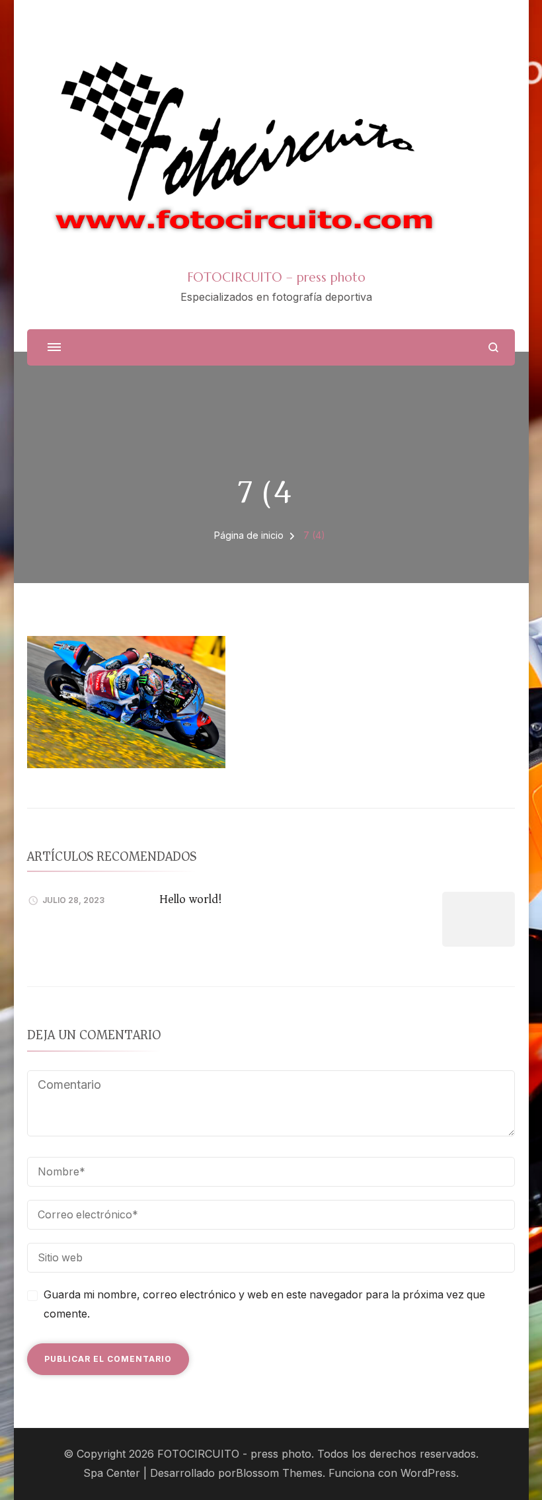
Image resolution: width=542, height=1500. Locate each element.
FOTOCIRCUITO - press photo (234, 1454)
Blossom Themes (279, 1473)
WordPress (428, 1473)
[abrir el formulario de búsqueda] (493, 347)
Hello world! (190, 899)
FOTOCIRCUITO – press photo (276, 277)
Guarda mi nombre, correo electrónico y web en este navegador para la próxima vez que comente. (264, 1304)
